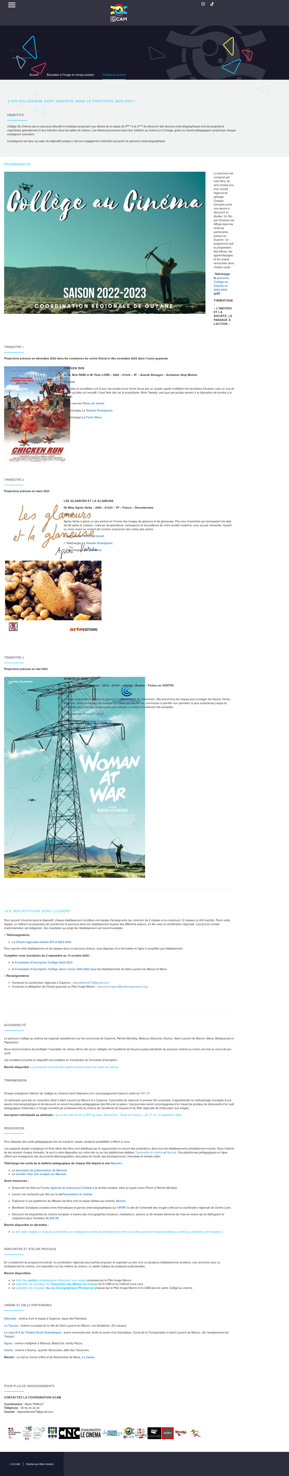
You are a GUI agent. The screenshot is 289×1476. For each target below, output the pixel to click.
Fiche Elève (93, 417)
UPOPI (121, 1207)
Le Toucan (11, 1325)
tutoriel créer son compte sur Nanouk (41, 1174)
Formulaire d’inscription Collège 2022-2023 (44, 962)
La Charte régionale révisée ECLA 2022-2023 (41, 942)
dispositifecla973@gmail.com (91, 982)
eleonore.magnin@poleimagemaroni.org (122, 986)
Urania (8, 1350)
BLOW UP (52, 1218)
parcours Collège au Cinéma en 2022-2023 (221, 284)
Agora (8, 1343)
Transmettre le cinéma (77, 1194)
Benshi (121, 1201)
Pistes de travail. (94, 403)
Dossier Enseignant (99, 410)
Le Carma (88, 1357)
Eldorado (10, 1318)
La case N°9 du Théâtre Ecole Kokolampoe (32, 1332)
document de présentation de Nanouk (41, 1170)
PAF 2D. (145, 1093)
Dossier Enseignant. (99, 721)
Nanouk (171, 1152)
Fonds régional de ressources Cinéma (66, 1188)
